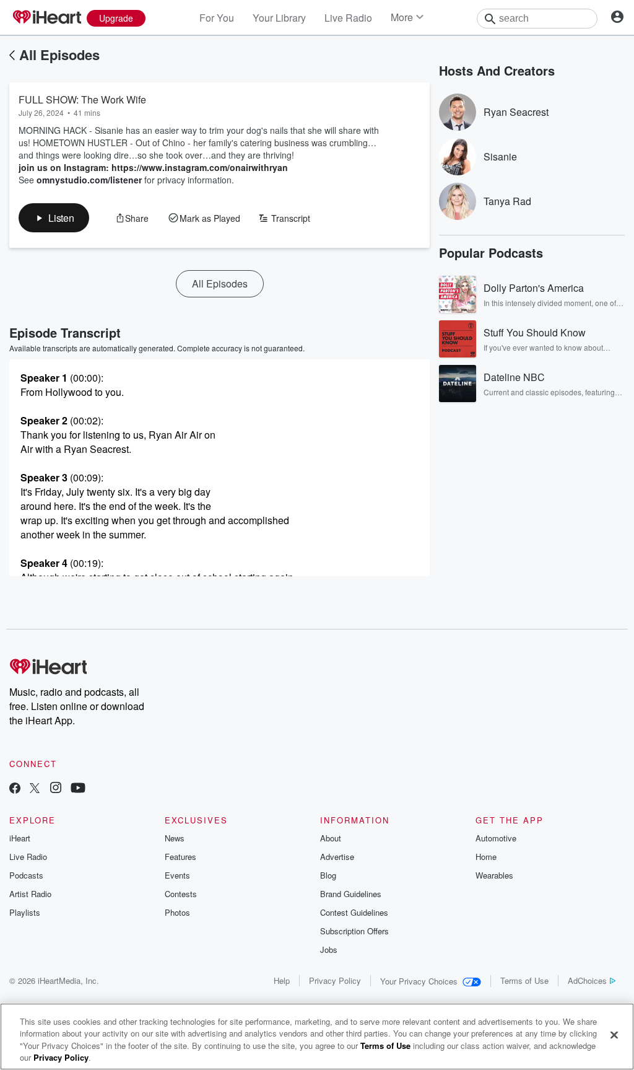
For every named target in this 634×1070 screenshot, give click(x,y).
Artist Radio (30, 894)
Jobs (328, 949)
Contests (181, 894)
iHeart (19, 838)
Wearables (494, 875)
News (175, 838)
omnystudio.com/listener (89, 179)
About (330, 838)
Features (180, 856)
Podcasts (26, 875)
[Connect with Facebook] (14, 789)
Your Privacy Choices (419, 981)
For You (216, 18)
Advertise (337, 856)
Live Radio (348, 18)
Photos (177, 912)
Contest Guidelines (354, 912)
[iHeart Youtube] (78, 789)
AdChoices (587, 980)
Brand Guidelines (350, 894)
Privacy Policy (335, 980)
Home (486, 856)
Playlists (24, 912)
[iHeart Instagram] (55, 789)
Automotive (496, 838)
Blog (328, 875)
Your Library (279, 18)
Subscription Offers (354, 931)
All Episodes (59, 54)
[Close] (614, 1034)
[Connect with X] (35, 789)
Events (177, 875)
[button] (54, 217)
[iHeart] (46, 18)
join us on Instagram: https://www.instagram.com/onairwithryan (153, 167)
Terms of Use (524, 980)
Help (282, 980)
